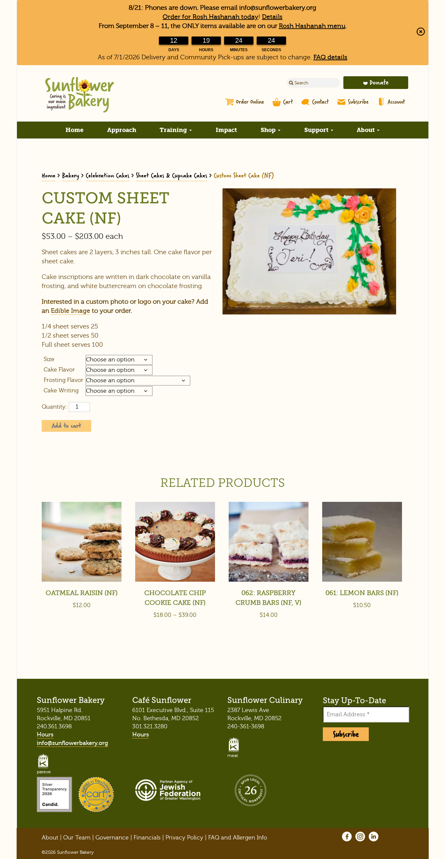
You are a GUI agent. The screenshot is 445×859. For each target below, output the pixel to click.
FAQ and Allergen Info (237, 837)
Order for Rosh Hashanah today (210, 17)
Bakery (70, 175)
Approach (121, 130)
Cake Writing (61, 390)
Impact (226, 130)
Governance (112, 837)
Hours (45, 734)
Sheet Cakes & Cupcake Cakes (171, 175)
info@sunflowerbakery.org (72, 743)
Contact (320, 102)
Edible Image (70, 310)
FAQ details (330, 57)
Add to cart (66, 425)
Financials (147, 837)
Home (74, 130)
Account (396, 102)
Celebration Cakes (107, 175)
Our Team (77, 837)
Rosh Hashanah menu (312, 26)
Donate (379, 82)
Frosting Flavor (63, 380)
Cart (288, 102)
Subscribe (358, 102)
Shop (269, 130)
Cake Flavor (59, 369)
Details (272, 17)
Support (317, 130)
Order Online (250, 102)
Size (49, 359)
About (366, 130)
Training (174, 130)
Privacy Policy (184, 837)
